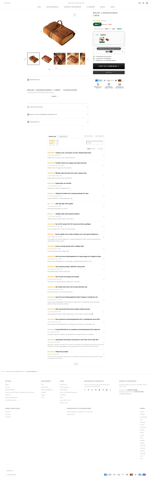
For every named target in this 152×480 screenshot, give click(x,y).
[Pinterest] (95, 390)
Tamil (141, 458)
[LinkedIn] (106, 390)
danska (142, 432)
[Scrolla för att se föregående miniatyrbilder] (24, 59)
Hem (3, 371)
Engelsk (142, 411)
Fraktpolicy (35, 122)
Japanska (142, 451)
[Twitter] (88, 390)
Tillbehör (43, 392)
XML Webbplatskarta (11, 400)
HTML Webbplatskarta (11, 397)
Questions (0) (63, 136)
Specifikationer (36, 107)
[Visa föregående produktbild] (41, 31)
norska (142, 435)
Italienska (142, 422)
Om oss (7, 387)
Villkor (61, 397)
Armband (7, 414)
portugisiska (143, 417)
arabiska (142, 440)
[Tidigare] (97, 40)
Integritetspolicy (64, 387)
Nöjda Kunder (71, 414)
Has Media (100, 148)
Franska (142, 424)
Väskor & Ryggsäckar (47, 389)
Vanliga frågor (64, 389)
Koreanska (143, 445)
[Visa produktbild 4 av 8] (73, 59)
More (76, 364)
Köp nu (109, 72)
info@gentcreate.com (125, 393)
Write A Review (88, 136)
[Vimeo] (103, 390)
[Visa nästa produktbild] (75, 31)
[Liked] (103, 155)
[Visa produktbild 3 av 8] (60, 59)
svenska (7, 3)
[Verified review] (60, 155)
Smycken (7, 411)
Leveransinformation (65, 400)
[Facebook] (84, 390)
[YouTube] (99, 390)
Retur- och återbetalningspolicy (43, 114)
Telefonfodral (44, 387)
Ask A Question (99, 136)
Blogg (7, 384)
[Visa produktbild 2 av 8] (46, 59)
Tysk (141, 419)
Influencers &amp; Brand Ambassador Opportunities (19, 392)
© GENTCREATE (11, 474)
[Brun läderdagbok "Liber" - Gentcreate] (58, 31)
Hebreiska (142, 453)
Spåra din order (64, 402)
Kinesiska (142, 448)
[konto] (140, 3)
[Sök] (143, 3)
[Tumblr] (110, 390)
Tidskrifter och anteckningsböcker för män (15, 371)
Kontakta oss (63, 384)
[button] (109, 28)
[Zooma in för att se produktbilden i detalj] (75, 15)
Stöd (42, 397)
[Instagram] (92, 390)
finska (141, 438)
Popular (93, 148)
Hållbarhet (8, 395)
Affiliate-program (10, 389)
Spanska (142, 414)
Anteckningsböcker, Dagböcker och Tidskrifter (80, 411)
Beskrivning (35, 79)
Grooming (8, 417)
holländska (143, 427)
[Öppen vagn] (147, 3)
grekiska (142, 443)
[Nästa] (121, 40)
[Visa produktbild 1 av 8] (33, 59)
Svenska (142, 430)
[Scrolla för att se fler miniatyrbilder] (87, 59)
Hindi (141, 456)
